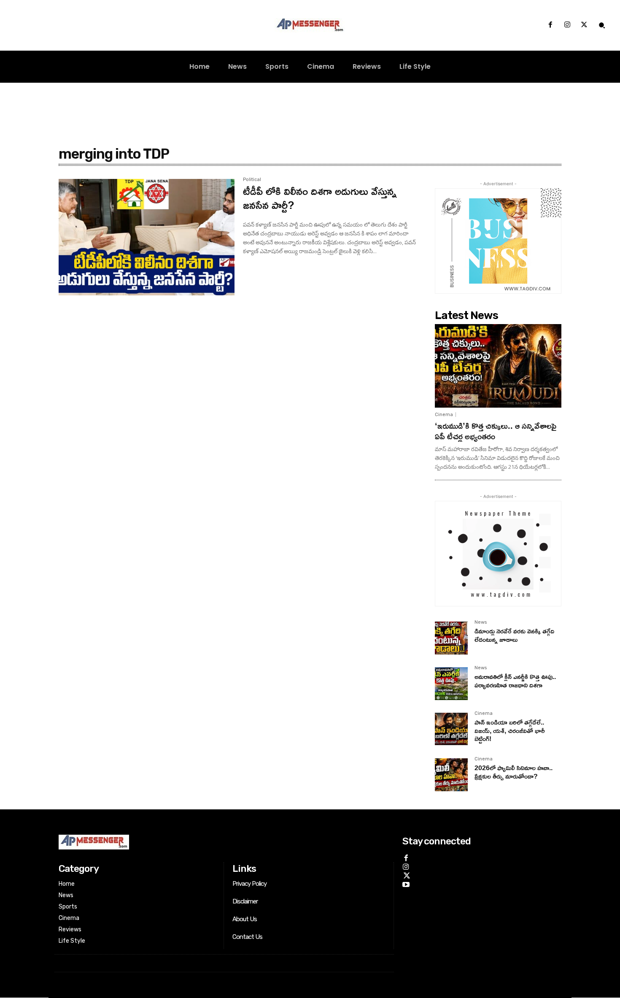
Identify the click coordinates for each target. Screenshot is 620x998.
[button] (602, 25)
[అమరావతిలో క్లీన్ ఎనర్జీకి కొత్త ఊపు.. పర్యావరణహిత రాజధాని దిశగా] (451, 683)
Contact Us (247, 937)
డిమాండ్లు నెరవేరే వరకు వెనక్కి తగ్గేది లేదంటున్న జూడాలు (514, 635)
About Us (244, 919)
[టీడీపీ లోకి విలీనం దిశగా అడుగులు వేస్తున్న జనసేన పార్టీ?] (147, 237)
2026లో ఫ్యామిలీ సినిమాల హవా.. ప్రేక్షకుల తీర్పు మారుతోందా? (513, 771)
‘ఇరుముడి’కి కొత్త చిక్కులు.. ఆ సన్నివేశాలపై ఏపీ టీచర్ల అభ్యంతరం (495, 430)
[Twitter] (584, 25)
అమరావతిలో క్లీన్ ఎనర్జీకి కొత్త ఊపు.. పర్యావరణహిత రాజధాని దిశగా (515, 680)
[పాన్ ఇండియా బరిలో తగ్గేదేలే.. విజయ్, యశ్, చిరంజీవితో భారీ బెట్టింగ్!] (451, 729)
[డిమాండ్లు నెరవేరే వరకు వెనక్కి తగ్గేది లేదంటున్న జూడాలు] (451, 638)
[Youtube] (406, 883)
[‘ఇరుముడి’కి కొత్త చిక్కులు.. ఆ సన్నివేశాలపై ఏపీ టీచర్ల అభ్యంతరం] (498, 366)
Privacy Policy (249, 883)
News (480, 622)
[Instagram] (567, 25)
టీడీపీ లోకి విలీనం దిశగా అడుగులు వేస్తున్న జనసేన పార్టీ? (320, 198)
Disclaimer (245, 901)
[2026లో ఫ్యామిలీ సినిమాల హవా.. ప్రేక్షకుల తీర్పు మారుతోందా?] (451, 774)
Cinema (444, 414)
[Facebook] (550, 25)
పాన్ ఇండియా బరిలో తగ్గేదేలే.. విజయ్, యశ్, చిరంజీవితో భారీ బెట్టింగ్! (509, 730)
